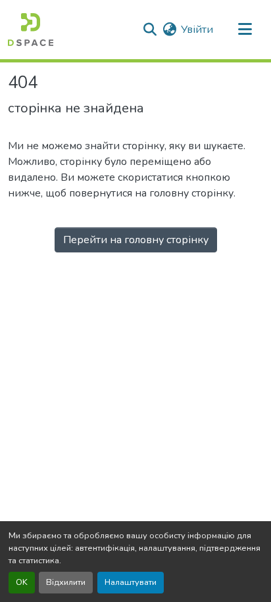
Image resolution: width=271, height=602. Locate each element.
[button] (30, 29)
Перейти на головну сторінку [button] (136, 240)
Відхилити (66, 582)
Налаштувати (131, 582)
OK (22, 582)
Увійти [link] (197, 29)
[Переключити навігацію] (244, 29)
